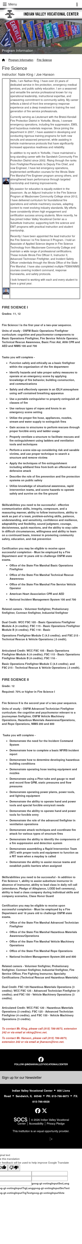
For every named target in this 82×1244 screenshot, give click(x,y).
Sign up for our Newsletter (22, 1077)
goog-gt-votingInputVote (48, 1192)
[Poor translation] (14, 1168)
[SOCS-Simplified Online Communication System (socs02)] (20, 1120)
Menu (12, 4)
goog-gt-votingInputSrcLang (50, 1183)
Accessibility (36, 1123)
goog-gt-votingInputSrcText (51, 1188)
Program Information (20, 60)
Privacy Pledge (56, 1123)
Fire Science (44, 60)
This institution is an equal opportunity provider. (41, 1131)
